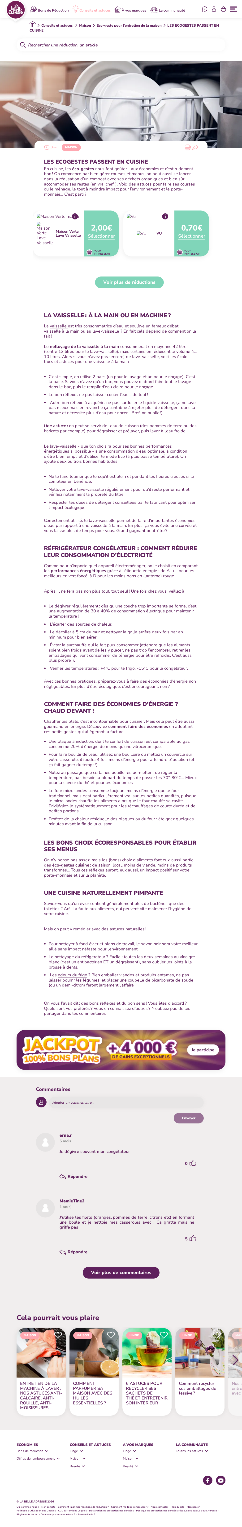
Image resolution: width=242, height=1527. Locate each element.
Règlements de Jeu (27, 1514)
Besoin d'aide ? (86, 1514)
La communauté (172, 10)
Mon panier (193, 1507)
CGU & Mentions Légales (72, 1510)
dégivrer (63, 606)
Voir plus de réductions (129, 282)
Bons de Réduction (53, 10)
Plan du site (177, 1507)
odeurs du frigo (72, 975)
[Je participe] (121, 1050)
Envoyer (188, 1118)
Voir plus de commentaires (121, 1272)
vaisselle (59, 326)
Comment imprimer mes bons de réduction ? (83, 1507)
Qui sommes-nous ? (28, 1507)
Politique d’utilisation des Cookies (36, 1510)
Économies (27, 1444)
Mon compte (48, 1507)
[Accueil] (16, 11)
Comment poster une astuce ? (58, 1514)
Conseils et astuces (95, 10)
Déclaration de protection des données (111, 1510)
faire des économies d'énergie (159, 681)
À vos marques (134, 10)
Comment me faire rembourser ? (129, 1507)
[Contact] (204, 9)
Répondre (77, 1176)
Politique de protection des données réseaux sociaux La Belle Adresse (176, 1510)
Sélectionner (101, 236)
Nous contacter (159, 1507)
